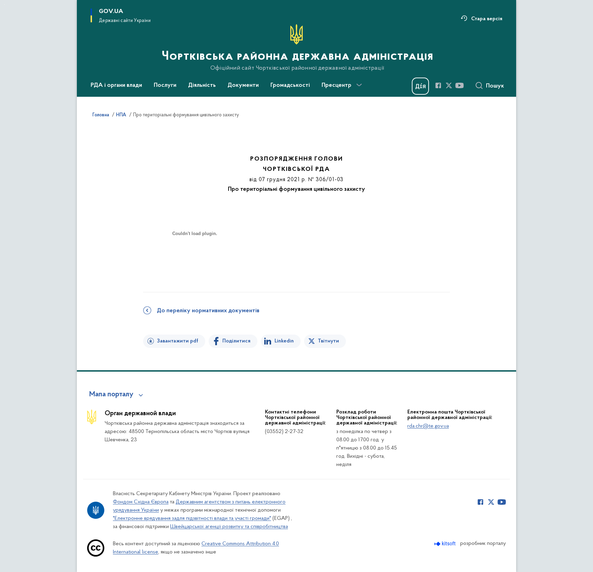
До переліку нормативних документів (208, 311)
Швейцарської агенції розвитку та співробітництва (229, 526)
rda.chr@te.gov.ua (428, 426)
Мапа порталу (111, 394)
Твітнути (328, 341)
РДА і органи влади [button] (116, 85)
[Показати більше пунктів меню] (359, 85)
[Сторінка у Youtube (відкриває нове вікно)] (459, 85)
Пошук (495, 86)
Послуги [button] (165, 85)
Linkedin (284, 341)
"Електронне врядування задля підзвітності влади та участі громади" (192, 518)
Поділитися (236, 341)
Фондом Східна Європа (140, 502)
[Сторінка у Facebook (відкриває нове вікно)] (438, 85)
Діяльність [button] (202, 85)
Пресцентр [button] (336, 85)
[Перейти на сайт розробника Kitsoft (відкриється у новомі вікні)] (445, 543)
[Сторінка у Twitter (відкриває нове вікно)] (449, 85)
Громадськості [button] (290, 85)
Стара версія (486, 19)
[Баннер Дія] (420, 86)
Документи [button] (243, 85)
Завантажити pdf (177, 341)
